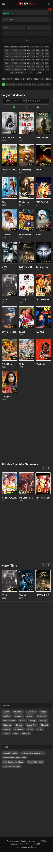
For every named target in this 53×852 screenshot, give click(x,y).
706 (4, 202)
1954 (24, 50)
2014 (24, 70)
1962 (15, 53)
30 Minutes (24, 202)
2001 (10, 66)
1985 (28, 60)
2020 (12, 73)
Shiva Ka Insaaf (42, 498)
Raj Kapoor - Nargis (11, 766)
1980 (6, 60)
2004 (24, 66)
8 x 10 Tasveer (42, 267)
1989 (46, 60)
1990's (42, 79)
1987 (37, 60)
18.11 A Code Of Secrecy (13, 137)
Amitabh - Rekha (10, 753)
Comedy (18, 716)
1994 (24, 63)
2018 (42, 70)
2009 (46, 66)
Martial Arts (31, 725)
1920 (4, 299)
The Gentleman (26, 498)
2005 (28, 66)
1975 (28, 57)
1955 (28, 50)
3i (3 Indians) (25, 170)
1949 (46, 47)
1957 (37, 50)
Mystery (6, 729)
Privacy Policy (25, 844)
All (40, 73)
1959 (46, 50)
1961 (10, 53)
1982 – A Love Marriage (13, 170)
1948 (42, 47)
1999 (46, 63)
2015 (28, 70)
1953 (19, 50)
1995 (28, 63)
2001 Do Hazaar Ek (10, 332)
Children (6, 716)
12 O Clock (40, 364)
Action (6, 712)
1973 (19, 57)
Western (25, 734)
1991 (10, 63)
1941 (10, 47)
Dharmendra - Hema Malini (14, 758)
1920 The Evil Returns (28, 267)
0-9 (3, 84)
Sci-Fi (30, 729)
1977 (37, 57)
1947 (37, 47)
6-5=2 (38, 235)
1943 (19, 47)
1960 (6, 53)
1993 (19, 63)
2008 (42, 66)
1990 (6, 63)
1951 (10, 50)
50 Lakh (22, 299)
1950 (6, 50)
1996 (33, 63)
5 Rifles (22, 364)
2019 (46, 70)
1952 (15, 50)
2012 (15, 70)
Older (4, 79)
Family (32, 721)
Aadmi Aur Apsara (10, 498)
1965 (28, 53)
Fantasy (43, 721)
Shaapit (22, 595)
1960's (23, 79)
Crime (29, 716)
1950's (16, 79)
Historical (7, 725)
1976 (33, 57)
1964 (24, 53)
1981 (10, 60)
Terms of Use (37, 844)
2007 (37, 66)
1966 (33, 53)
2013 (19, 70)
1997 (37, 63)
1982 (15, 60)
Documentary (9, 721)
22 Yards (6, 235)
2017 (37, 70)
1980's (35, 79)
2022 (21, 73)
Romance (19, 729)
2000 (6, 66)
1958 (42, 50)
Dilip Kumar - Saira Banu (13, 762)
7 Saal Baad (7, 364)
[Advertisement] (26, 433)
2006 (33, 66)
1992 (15, 63)
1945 (28, 47)
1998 (42, 63)
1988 (42, 60)
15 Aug (22, 332)
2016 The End (42, 202)
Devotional (41, 716)
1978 (42, 57)
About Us (14, 844)
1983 (19, 60)
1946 (33, 47)
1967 (37, 53)
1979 (46, 57)
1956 (33, 50)
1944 (24, 47)
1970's (29, 79)
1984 (24, 60)
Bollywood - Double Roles (33, 753)
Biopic (43, 712)
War (15, 734)
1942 (15, 47)
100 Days (40, 332)
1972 (15, 57)
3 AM (4, 267)
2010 (6, 70)
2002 (15, 66)
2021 (17, 73)
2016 (33, 70)
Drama (22, 721)
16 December (25, 235)
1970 (6, 57)
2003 (19, 66)
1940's (10, 79)
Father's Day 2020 (35, 762)
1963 (19, 53)
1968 (42, 53)
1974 (24, 57)
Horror (19, 725)
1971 (10, 57)
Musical (44, 725)
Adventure (18, 712)
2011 (10, 70)
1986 (33, 60)
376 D (38, 170)
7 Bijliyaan (7, 397)
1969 (46, 53)
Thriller (6, 734)
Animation (31, 712)
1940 (6, 47)
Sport (39, 729)
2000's (48, 79)
